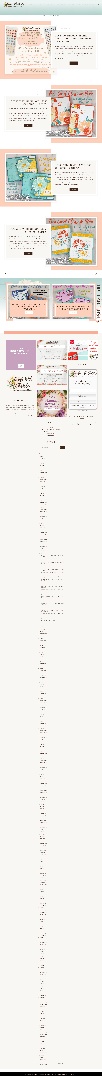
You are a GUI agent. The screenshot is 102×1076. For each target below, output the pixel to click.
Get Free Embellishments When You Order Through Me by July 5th (74, 38)
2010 (40, 997)
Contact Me (92, 4)
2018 (40, 758)
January (43, 474)
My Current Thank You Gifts (51, 429)
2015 (40, 847)
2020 (40, 698)
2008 (40, 1057)
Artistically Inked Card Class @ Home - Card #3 (29, 103)
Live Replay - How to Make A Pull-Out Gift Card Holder (73, 308)
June (42, 463)
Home (30, 4)
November (43, 481)
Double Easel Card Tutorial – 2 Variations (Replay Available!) (28, 306)
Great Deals (62, 4)
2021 (40, 668)
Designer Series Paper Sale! (48, 620)
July (41, 461)
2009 (40, 1027)
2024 (40, 507)
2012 (40, 937)
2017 (40, 788)
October (43, 484)
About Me (85, 4)
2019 (40, 728)
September (43, 486)
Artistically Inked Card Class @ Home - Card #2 (73, 166)
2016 (40, 817)
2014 (40, 877)
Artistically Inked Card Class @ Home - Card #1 (29, 230)
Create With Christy (34, 1074)
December (43, 479)
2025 (40, 477)
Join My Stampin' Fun (49, 4)
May (42, 465)
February (43, 472)
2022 (40, 638)
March (42, 470)
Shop (39, 4)
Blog (34, 4)
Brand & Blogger (60, 1074)
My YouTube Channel (74, 4)
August (42, 458)
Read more (74, 63)
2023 (40, 537)
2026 (40, 456)
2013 (40, 907)
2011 (40, 967)
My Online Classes (51, 431)
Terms (81, 410)
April (42, 467)
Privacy (86, 410)
